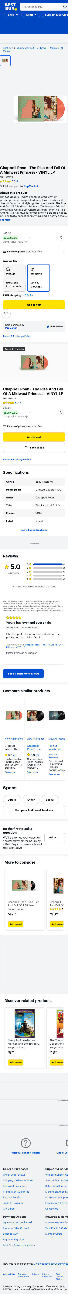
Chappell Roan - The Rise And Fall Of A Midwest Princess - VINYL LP (35, 747)
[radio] (14, 278)
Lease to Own (10, 1233)
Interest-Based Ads (47, 1275)
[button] (13, 14)
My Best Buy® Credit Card (17, 1222)
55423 (29, 295)
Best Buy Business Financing (19, 1244)
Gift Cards (8, 1208)
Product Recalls (12, 1197)
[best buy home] (11, 7)
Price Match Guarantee (16, 1191)
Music (53, 47)
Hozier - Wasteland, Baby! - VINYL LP (56, 747)
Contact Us (51, 1208)
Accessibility (9, 1274)
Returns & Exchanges (15, 1185)
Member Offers (53, 1233)
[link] (23, 673)
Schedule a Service (56, 1185)
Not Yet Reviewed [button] (54, 756)
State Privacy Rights (59, 1276)
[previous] (6, 638)
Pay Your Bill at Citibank (16, 1228)
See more (5, 219)
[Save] (6, 313)
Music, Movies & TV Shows (31, 47)
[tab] (12, 799)
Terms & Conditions (23, 1275)
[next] (61, 638)
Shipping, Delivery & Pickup (18, 1180)
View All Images (14, 738)
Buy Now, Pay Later (14, 1239)
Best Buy (8, 47)
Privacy (35, 1274)
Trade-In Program (13, 1202)
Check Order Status (14, 1174)
